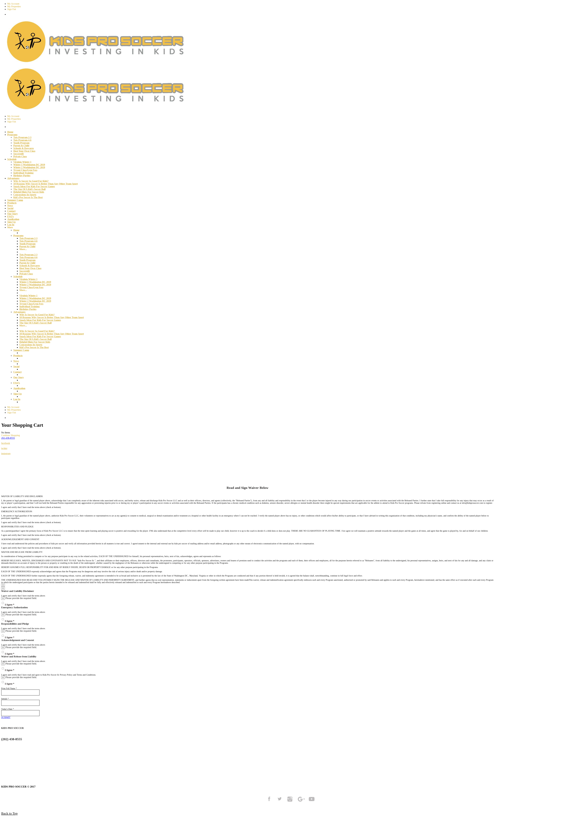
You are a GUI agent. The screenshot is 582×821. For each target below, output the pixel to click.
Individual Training (23, 173)
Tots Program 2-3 (22, 137)
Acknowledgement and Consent (17, 640)
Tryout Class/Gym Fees (25, 170)
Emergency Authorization (14, 607)
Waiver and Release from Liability (18, 656)
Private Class (20, 156)
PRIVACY (60, 764)
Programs (18, 235)
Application (13, 219)
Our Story (12, 213)
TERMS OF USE (31, 764)
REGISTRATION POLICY (94, 764)
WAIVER (126, 764)
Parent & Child (21, 145)
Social (10, 208)
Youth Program (21, 143)
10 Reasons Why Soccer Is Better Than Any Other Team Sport (45, 183)
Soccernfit (18, 153)
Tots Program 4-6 (22, 140)
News (10, 205)
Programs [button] (12, 134)
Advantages (19, 312)
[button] (8, 438)
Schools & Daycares (23, 148)
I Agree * (9, 604)
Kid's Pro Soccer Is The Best (28, 197)
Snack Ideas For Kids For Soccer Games (34, 186)
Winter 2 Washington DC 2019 (29, 167)
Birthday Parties (21, 175)
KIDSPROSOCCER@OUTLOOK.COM (25, 750)
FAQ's (10, 216)
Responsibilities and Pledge (15, 623)
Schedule (18, 276)
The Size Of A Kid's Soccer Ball (29, 189)
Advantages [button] (13, 178)
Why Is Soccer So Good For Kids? (30, 181)
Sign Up (11, 222)
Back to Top (9, 813)
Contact (11, 211)
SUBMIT (5, 717)
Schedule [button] (12, 159)
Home (10, 132)
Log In (10, 224)
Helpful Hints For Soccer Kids (28, 192)
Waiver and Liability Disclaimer (17, 591)
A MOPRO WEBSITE (155, 764)
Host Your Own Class (24, 151)
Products (12, 203)
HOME (6, 764)
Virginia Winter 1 (22, 162)
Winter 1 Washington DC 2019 (29, 164)
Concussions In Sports (24, 194)
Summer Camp (15, 200)
